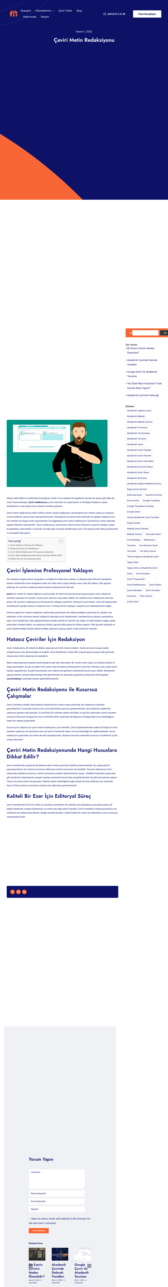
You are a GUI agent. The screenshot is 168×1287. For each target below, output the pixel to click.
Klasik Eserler (134, 523)
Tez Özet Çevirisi (148, 551)
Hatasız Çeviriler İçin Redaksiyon (24, 548)
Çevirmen (131, 596)
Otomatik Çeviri (153, 534)
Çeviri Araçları (143, 573)
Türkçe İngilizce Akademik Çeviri (143, 556)
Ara (130, 333)
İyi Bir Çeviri (133, 601)
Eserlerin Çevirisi (154, 495)
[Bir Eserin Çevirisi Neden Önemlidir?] (37, 1254)
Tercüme (131, 545)
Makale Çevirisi (134, 534)
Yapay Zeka (132, 562)
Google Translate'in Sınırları (140, 506)
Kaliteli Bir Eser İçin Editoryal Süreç (25, 559)
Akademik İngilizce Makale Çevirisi (144, 483)
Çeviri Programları (136, 579)
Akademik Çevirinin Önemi (140, 466)
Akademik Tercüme (136, 438)
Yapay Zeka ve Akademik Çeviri (142, 568)
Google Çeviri (133, 511)
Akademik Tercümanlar (138, 433)
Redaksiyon (149, 539)
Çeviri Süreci (155, 584)
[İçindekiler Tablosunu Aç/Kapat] (60, 541)
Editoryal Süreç (134, 495)
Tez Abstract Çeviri (148, 545)
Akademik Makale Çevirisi (140, 422)
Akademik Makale (136, 416)
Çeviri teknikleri (134, 590)
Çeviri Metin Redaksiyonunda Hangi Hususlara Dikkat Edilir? (36, 555)
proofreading (14, 678)
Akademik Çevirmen (137, 478)
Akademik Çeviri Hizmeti (139, 455)
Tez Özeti (131, 551)
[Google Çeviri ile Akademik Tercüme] (83, 1254)
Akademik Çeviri (135, 444)
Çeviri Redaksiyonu (136, 584)
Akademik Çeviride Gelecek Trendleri (57, 1254)
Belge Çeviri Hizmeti (137, 489)
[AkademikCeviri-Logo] (13, 10)
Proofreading (133, 539)
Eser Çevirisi (133, 500)
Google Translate (151, 500)
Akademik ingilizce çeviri (139, 410)
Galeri (39, 1254)
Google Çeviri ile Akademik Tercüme (80, 1254)
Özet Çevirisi (146, 596)
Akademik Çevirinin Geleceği (143, 395)
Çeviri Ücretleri (153, 590)
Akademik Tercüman (137, 427)
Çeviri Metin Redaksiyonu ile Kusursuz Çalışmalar (31, 552)
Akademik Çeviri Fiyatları (139, 450)
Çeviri (130, 573)
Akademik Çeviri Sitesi (138, 472)
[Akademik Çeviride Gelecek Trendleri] (60, 1254)
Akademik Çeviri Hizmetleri (140, 461)
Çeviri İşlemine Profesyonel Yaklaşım (26, 545)
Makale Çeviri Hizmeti (137, 528)
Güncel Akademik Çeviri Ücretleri (143, 517)
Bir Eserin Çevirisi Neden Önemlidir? (34, 1254)
